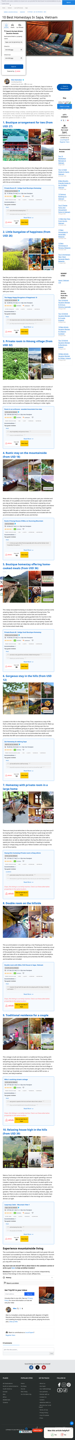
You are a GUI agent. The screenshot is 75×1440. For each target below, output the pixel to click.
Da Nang (23, 1386)
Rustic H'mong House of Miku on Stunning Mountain (23, 521)
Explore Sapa (37, 1430)
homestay (22, 12)
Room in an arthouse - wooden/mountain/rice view (23, 409)
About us (42, 1383)
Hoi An (23, 1389)
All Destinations (8, 1383)
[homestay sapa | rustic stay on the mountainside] (15, 475)
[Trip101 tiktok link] (65, 1390)
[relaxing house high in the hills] (15, 1152)
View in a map (64, 106)
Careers (42, 1400)
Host (7, 207)
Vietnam (30, 12)
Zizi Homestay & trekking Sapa (15, 742)
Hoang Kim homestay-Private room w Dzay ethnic (22, 853)
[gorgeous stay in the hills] (15, 698)
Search (13, 67)
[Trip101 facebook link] (61, 120)
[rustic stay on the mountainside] (35, 467)
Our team (43, 1386)
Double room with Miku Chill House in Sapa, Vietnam (23, 965)
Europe (5, 1391)
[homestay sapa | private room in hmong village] (15, 364)
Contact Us (43, 1397)
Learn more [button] (5, 3)
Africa (4, 1397)
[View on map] (19, 191)
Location (8, 872)
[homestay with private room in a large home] (15, 807)
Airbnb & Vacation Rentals (11, 12)
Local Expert (29, 1332)
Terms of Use (44, 1410)
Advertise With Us (45, 1402)
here (13, 1268)
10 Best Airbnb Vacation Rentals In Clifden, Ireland (64, 356)
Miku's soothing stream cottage (16, 1079)
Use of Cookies (44, 1415)
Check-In (7, 46)
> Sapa (44, 12)
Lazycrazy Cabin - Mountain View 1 (17, 1205)
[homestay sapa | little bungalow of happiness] (15, 254)
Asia (4, 1394)
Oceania (5, 1402)
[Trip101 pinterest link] (68, 120)
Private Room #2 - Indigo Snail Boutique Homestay (22, 632)
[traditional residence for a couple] (15, 1034)
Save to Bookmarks (65, 87)
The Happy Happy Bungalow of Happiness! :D (20, 297)
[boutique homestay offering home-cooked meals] (15, 587)
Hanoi (23, 1383)
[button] (28, 209)
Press (41, 1418)
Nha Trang (24, 1391)
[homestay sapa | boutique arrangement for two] (15, 145)
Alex (14, 1308)
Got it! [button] (69, 2)
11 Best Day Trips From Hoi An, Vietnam (64, 221)
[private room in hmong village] (35, 356)
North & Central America (10, 1386)
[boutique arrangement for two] (35, 137)
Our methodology (45, 1389)
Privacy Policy (44, 1412)
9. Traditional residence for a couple (25, 1015)
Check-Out (7, 55)
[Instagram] (20, 1308)
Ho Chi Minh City (26, 1394)
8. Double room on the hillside (22, 903)
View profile (13, 1322)
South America (7, 1389)
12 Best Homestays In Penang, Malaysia (64, 245)
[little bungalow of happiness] (35, 246)
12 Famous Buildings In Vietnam (62, 196)
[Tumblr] (22, 1308)
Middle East (6, 1400)
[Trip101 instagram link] (65, 120)
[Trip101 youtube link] (60, 1390)
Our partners (44, 1391)
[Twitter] (18, 1308)
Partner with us (44, 1394)
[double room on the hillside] (15, 922)
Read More (28, 218)
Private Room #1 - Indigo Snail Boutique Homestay (22, 188)
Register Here (10, 1335)
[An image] (47, 153)
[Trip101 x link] (63, 120)
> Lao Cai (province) (38, 12)
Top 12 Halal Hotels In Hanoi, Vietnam (63, 172)
